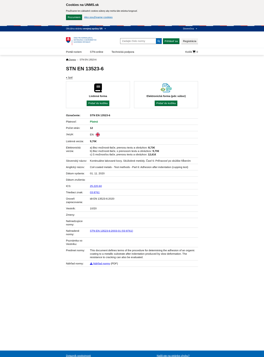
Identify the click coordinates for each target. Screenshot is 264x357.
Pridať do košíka (98, 103)
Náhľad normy (101, 263)
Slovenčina (188, 28)
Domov (72, 60)
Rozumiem (74, 17)
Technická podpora (123, 51)
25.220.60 (96, 186)
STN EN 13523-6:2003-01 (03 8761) (111, 230)
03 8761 (95, 192)
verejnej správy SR (93, 28)
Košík (191, 51)
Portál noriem (74, 51)
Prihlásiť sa (171, 41)
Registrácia (189, 41)
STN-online (96, 51)
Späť (70, 77)
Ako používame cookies (98, 17)
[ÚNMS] (82, 41)
